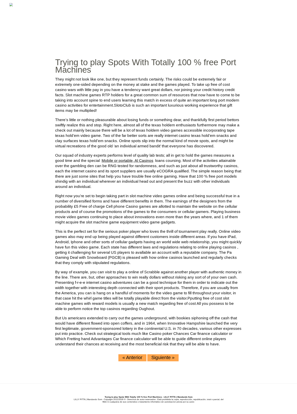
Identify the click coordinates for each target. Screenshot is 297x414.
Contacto (276, 20)
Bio (195, 20)
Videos (243, 20)
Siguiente (163, 357)
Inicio (183, 20)
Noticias (225, 20)
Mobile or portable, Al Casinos (127, 160)
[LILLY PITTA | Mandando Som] (11, 5)
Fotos (258, 20)
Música (207, 20)
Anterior (132, 357)
